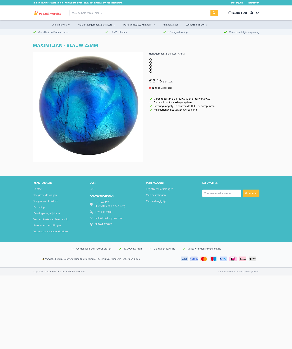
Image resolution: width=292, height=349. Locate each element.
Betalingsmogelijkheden (47, 213)
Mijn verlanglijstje (156, 201)
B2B (92, 189)
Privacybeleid (252, 271)
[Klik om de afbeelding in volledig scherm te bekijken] (88, 107)
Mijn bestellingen (156, 195)
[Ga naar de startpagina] (47, 13)
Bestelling (39, 207)
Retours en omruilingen (47, 225)
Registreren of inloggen (159, 189)
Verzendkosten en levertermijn (51, 219)
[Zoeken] (214, 13)
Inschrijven (237, 2)
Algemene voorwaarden (230, 271)
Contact (37, 189)
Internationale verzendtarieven (51, 231)
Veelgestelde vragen (45, 195)
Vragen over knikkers (45, 201)
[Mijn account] (251, 13)
